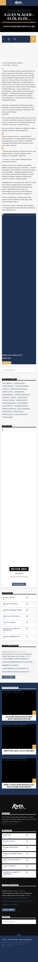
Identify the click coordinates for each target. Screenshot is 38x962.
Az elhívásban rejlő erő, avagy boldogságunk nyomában (19, 719)
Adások (15, 942)
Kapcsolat (25, 942)
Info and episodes (19, 584)
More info (6, 362)
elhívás (5, 389)
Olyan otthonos (24, 408)
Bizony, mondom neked (12, 610)
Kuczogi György (9, 400)
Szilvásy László (21, 414)
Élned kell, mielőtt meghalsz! (11, 629)
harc (14, 760)
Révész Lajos (18, 411)
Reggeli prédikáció (11, 636)
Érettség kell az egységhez (19, 751)
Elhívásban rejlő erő (18, 389)
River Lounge (8, 597)
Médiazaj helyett (24, 11)
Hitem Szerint (8, 394)
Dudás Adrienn (8, 386)
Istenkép (6, 397)
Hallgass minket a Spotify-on (10, 824)
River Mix (7, 835)
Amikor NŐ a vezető (10, 665)
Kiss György (22, 397)
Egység (15, 726)
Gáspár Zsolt (19, 391)
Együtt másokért (21, 386)
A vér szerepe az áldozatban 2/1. (15, 668)
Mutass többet (9, 677)
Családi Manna (19, 383)
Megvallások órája (11, 616)
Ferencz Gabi (7, 391)
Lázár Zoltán (8, 406)
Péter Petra (7, 411)
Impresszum (8, 946)
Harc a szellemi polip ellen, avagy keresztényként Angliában (19, 787)
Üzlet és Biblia (9, 622)
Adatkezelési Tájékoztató (13, 944)
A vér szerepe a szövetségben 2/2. (15, 659)
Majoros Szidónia (21, 406)
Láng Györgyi (22, 403)
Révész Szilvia (8, 414)
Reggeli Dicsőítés (10, 604)
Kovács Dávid (22, 760)
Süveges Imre (8, 417)
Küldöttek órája (9, 403)
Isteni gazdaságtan (22, 394)
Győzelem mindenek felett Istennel (17, 662)
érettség (22, 726)
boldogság (16, 692)
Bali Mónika (12, 11)
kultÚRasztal (22, 400)
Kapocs (13, 397)
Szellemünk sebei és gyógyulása (16, 672)
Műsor (6, 942)
